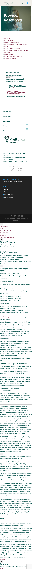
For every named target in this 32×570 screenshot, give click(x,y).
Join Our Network (9, 40)
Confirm (2, 569)
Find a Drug (7, 38)
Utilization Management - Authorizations (15, 44)
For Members (4, 229)
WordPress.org (8, 197)
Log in (6, 189)
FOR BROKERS (4, 233)
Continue (2, 559)
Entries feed (7, 192)
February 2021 (8, 182)
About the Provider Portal (11, 42)
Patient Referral (8, 54)
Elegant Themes (15, 218)
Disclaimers (21, 169)
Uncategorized (18, 182)
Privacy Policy (12, 169)
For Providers (4, 226)
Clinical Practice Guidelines (12, 48)
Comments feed (8, 194)
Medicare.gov (6, 317)
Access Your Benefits (6, 231)
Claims (6, 46)
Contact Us (3, 235)
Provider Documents (10, 58)
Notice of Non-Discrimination (17, 167)
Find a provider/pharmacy (7, 237)
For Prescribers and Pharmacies (13, 56)
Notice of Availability (16, 171)
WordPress (16, 220)
